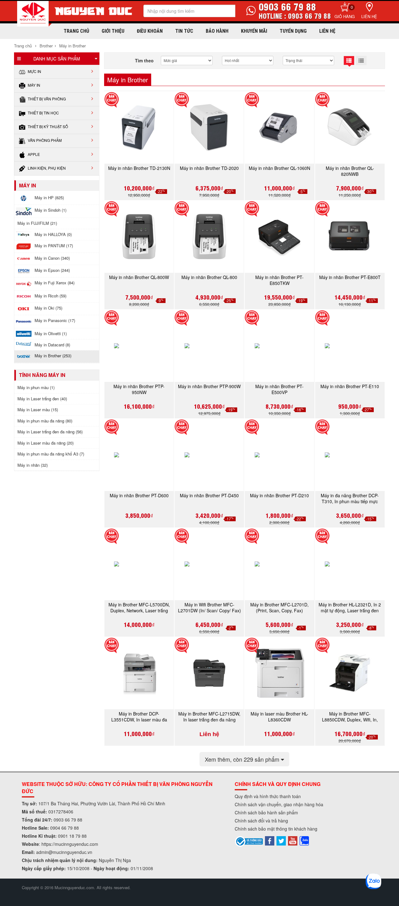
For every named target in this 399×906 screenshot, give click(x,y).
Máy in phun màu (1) (36, 387)
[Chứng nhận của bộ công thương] (249, 841)
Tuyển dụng (293, 31)
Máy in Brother (72, 46)
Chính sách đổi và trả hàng (261, 820)
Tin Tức (184, 31)
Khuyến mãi (254, 31)
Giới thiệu (113, 31)
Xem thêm (243, 759)
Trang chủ (76, 31)
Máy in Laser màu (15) (37, 409)
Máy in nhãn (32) (32, 465)
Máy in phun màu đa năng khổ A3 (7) (50, 454)
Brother (46, 46)
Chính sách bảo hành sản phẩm (266, 812)
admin (42, 852)
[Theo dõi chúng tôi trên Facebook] (270, 840)
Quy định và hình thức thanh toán (268, 796)
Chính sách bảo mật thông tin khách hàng (276, 829)
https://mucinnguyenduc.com (69, 844)
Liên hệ (369, 16)
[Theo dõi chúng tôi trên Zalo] (304, 840)
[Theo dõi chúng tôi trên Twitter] (281, 840)
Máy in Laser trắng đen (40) (42, 399)
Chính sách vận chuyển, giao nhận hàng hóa (279, 804)
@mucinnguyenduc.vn (70, 852)
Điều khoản (150, 31)
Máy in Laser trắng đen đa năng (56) (50, 432)
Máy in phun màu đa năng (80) (44, 421)
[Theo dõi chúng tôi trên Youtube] (293, 840)
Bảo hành (217, 31)
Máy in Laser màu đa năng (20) (45, 443)
